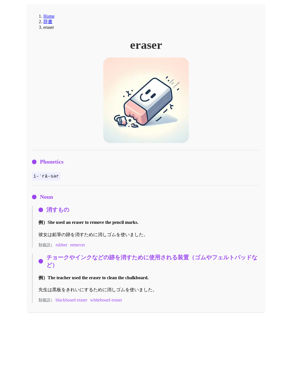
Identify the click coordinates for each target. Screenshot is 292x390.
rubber (61, 244)
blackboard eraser (71, 299)
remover (77, 244)
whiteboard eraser (106, 299)
